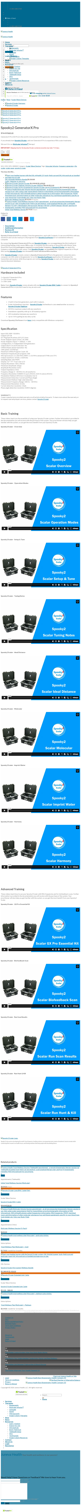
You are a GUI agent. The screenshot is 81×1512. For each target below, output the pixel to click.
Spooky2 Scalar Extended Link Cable (14, 1286)
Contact (8, 82)
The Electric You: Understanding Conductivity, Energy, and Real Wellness (31, 1358)
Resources (9, 64)
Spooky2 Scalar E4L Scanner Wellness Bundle (17, 1268)
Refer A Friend (10, 1341)
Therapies (9, 46)
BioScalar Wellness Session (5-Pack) (14, 1228)
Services (8, 44)
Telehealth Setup (15, 74)
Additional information (14, 228)
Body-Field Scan (15, 72)
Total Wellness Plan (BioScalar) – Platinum (16, 1305)
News (7, 62)
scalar (3, 168)
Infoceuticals (14, 70)
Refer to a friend (11, 232)
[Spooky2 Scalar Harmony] (15, 103)
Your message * (32, 1499)
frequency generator (66, 166)
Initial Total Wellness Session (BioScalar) (15, 1183)
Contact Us (9, 1318)
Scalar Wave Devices (18, 100)
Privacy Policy (10, 1328)
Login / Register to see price (15, 181)
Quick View (5, 1194)
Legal (7, 1339)
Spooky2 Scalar (43, 399)
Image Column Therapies (18, 1416)
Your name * (24, 1480)
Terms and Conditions (13, 1326)
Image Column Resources (18, 1438)
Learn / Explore (14, 66)
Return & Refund (11, 1384)
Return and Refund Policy (14, 1322)
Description (9, 226)
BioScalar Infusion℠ (16, 50)
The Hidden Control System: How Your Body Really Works (26, 1352)
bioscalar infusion (52, 166)
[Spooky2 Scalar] (11, 105)
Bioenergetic (14, 48)
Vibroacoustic (14, 56)
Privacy (8, 1382)
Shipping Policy (10, 1324)
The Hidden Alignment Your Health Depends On (22, 1370)
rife (75, 166)
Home (7, 42)
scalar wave (10, 168)
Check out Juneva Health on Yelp (65, 1376)
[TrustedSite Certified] (22, 94)
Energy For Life (14, 68)
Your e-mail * (24, 1482)
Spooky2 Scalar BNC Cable (11, 1202)
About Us (8, 84)
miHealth (12, 52)
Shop (7, 60)
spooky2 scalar (20, 168)
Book (3, 1176)
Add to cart (5, 155)
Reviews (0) (9, 230)
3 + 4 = (22, 1501)
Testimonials (13, 78)
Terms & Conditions (12, 1380)
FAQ (11, 76)
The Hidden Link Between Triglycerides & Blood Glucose (25, 1364)
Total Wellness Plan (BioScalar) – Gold (14, 1247)
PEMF (11, 54)
